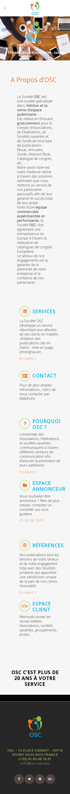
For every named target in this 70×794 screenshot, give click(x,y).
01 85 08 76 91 (32, 520)
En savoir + (28, 358)
